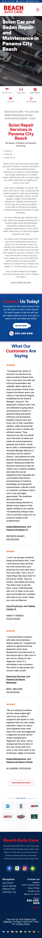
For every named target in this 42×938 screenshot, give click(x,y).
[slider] (10, 365)
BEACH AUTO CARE (14, 111)
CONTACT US (9, 892)
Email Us (35, 907)
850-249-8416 (18, 846)
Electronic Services (15, 676)
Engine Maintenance (16, 527)
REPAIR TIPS (8, 889)
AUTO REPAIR (9, 886)
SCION (32, 118)
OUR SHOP (7, 883)
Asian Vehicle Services (21, 282)
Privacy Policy (23, 924)
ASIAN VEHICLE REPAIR (16, 118)
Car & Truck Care (14, 606)
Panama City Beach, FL (17, 530)
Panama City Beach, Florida (19, 762)
